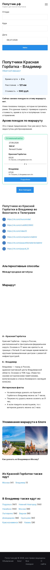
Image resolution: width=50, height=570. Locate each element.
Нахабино (9, 509)
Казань (29, 522)
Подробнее (25, 179)
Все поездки (25, 190)
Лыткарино (9, 513)
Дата (4, 35)
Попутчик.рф (11, 4)
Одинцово (28, 518)
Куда (4, 23)
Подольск (9, 504)
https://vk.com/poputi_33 (18, 249)
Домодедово (10, 518)
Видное (24, 513)
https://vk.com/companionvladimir (22, 237)
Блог (19, 561)
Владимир (22, 482)
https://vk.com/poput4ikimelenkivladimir (24, 243)
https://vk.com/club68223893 (20, 225)
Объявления (7, 561)
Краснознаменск (12, 522)
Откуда (5, 12)
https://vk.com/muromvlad (18, 219)
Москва (8, 482)
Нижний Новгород (30, 504)
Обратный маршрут (11, 71)
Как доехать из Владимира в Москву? (20, 459)
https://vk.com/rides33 (17, 231)
